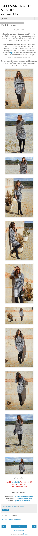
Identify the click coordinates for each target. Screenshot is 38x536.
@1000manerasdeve (23, 501)
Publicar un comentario (11, 520)
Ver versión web (19, 530)
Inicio (19, 526)
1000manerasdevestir (24, 499)
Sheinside (16, 482)
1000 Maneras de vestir (24, 497)
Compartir (5, 510)
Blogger (25, 534)
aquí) (11, 53)
